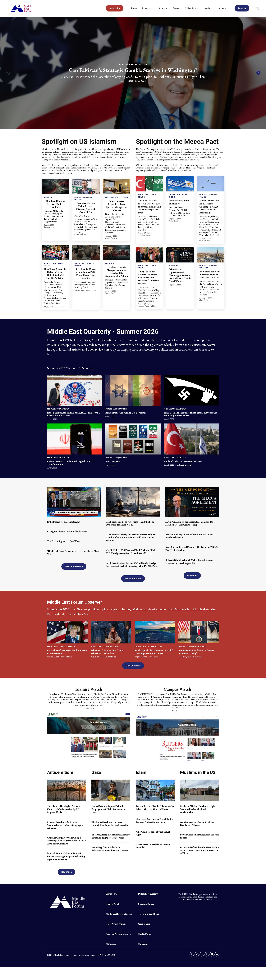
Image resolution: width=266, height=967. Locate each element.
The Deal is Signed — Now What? (64, 541)
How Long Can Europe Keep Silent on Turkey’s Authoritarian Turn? (155, 820)
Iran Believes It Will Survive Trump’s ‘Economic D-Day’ (196, 652)
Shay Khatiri (203, 300)
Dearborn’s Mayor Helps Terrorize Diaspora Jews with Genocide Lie (85, 208)
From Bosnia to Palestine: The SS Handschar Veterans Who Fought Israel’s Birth (190, 414)
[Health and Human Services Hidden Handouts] (55, 186)
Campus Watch (177, 689)
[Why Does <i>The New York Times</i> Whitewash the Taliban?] (111, 632)
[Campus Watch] (177, 737)
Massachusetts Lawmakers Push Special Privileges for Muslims (116, 205)
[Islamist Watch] (88, 734)
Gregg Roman (174, 221)
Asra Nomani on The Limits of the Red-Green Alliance (197, 823)
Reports (48, 197)
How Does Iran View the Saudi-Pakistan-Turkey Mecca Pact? (209, 274)
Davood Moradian (111, 657)
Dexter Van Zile (80, 235)
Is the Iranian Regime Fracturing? (63, 521)
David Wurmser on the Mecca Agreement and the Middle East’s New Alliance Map (189, 523)
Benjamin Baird (50, 227)
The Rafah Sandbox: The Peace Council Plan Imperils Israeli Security (109, 823)
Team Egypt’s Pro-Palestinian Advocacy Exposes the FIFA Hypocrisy (110, 849)
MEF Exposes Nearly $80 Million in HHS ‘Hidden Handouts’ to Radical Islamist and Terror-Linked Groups (131, 537)
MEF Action (111, 944)
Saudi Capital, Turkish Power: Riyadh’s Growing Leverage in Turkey (154, 652)
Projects (146, 8)
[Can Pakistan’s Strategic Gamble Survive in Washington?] (67, 632)
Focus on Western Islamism (118, 934)
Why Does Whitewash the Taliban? (107, 652)
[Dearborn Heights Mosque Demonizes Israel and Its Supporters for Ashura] (116, 252)
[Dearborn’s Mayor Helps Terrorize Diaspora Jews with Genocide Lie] (85, 186)
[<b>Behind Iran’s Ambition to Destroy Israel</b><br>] (132, 390)
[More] (152, 8)
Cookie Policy (144, 934)
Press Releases (133, 578)
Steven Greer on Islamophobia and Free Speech (199, 836)
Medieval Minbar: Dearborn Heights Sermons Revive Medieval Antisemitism (198, 809)
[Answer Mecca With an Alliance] (180, 183)
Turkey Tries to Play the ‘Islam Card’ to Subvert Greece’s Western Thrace (155, 807)
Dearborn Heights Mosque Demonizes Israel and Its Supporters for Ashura (116, 271)
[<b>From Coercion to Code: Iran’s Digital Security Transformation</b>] (74, 438)
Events (176, 8)
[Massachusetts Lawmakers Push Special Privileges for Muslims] (116, 186)
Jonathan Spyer (144, 235)
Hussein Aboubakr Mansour (148, 306)
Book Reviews (112, 461)
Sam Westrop (60, 307)
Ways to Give (144, 924)
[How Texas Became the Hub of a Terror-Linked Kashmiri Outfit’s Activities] (55, 252)
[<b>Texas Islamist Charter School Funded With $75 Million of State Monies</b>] (85, 252)
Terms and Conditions (148, 914)
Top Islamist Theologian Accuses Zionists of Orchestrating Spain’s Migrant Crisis (63, 809)
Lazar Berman (204, 240)
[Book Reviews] (132, 438)
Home (134, 8)
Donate (242, 8)
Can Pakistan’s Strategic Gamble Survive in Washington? (133, 70)
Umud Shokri (153, 657)
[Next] (258, 73)
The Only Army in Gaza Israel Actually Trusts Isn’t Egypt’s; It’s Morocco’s (110, 836)
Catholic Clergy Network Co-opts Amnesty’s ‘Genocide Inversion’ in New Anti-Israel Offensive (66, 840)
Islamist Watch (88, 689)
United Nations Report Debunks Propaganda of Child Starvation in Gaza (108, 809)
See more (66, 872)
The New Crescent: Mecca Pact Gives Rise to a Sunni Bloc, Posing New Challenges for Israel (149, 206)
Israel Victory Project (116, 924)
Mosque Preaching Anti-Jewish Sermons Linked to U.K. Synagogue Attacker (64, 824)
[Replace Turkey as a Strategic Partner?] (191, 438)
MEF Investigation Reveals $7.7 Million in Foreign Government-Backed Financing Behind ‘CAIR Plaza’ (132, 564)
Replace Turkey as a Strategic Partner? (183, 461)
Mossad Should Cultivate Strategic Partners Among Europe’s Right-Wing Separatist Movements (66, 856)
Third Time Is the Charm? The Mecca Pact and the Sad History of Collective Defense (148, 277)
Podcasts (173, 266)
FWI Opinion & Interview (116, 197)
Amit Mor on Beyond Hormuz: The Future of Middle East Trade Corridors (191, 549)
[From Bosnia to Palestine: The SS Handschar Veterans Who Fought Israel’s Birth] (191, 390)
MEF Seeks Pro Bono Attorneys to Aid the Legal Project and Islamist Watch (130, 523)
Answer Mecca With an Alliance (179, 202)
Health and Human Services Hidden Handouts (55, 204)
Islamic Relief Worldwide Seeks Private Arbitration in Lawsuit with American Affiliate (199, 850)
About (221, 8)
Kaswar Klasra (140, 81)
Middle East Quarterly (58, 409)
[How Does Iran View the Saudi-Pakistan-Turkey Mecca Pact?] (210, 254)
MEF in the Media (74, 566)
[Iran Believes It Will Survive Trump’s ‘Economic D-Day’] (198, 632)
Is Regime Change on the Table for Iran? (67, 531)
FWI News (109, 263)
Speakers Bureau (146, 904)
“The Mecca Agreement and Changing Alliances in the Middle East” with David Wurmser (180, 275)
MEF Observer (133, 665)
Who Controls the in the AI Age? (153, 833)
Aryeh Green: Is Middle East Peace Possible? (153, 846)
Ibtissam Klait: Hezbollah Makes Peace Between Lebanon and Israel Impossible (189, 561)
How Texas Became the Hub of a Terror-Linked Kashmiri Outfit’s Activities (55, 273)
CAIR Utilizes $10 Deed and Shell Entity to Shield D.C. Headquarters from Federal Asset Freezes (131, 551)
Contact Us (143, 944)
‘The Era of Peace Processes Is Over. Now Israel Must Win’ (73, 552)
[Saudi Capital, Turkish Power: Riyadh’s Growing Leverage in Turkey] (155, 632)
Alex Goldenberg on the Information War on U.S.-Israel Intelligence (190, 536)
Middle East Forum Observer (133, 64)
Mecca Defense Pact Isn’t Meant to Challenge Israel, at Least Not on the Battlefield (209, 206)
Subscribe (114, 8)
